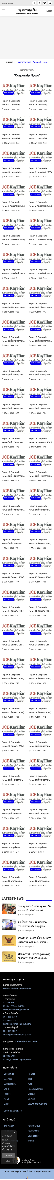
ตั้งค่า (8, 1161)
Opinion (31, 1099)
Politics (7, 1094)
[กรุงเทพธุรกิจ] (27, 10)
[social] (34, 3)
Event (6, 1104)
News (6, 1099)
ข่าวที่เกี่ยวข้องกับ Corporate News (33, 62)
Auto (30, 1084)
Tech (30, 1079)
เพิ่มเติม (9, 1149)
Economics (9, 1074)
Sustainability (10, 1084)
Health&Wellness (35, 1089)
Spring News (33, 1136)
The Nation (9, 1126)
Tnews (31, 1141)
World (6, 1089)
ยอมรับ (9, 1155)
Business (8, 1079)
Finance (31, 1074)
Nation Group (34, 1126)
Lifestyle (31, 1094)
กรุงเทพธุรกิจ (33, 1131)
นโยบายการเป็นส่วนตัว (37, 1104)
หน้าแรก (9, 62)
